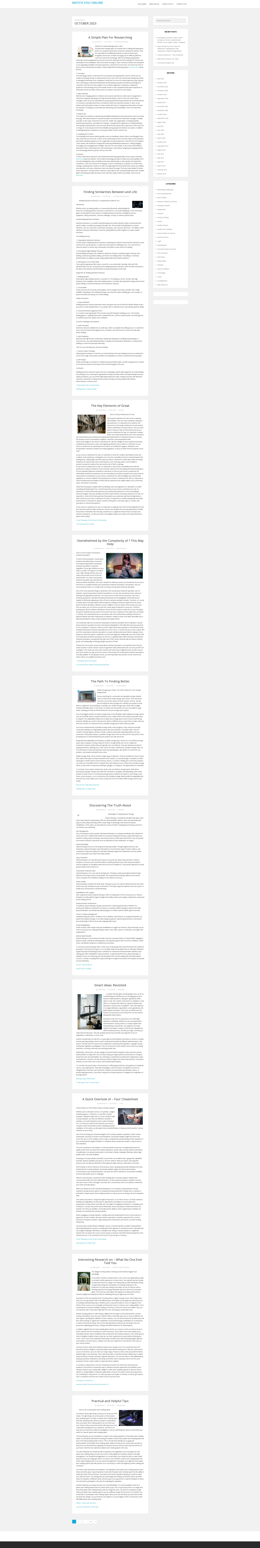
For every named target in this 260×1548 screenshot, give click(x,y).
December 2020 (162, 106)
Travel (121, 1103)
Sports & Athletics (163, 269)
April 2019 (160, 162)
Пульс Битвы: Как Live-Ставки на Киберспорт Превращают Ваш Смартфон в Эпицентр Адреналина (169, 48)
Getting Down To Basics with (85, 789)
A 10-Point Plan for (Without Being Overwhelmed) (92, 665)
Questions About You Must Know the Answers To (92, 1384)
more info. (79, 175)
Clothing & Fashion (163, 205)
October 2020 (161, 114)
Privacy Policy (167, 4)
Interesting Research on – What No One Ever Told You (110, 1261)
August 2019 (161, 150)
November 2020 (162, 110)
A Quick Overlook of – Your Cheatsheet (110, 1099)
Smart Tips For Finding (83, 969)
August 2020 (161, 122)
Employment (161, 209)
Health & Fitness (162, 225)
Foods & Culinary (121, 548)
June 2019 (160, 154)
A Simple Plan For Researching (110, 37)
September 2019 (162, 146)
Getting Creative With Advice (85, 1079)
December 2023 (162, 87)
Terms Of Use (181, 4)
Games (159, 221)
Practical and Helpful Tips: (110, 1401)
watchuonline (98, 42)
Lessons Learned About (84, 965)
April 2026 (160, 79)
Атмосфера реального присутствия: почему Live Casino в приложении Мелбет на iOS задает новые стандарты (171, 40)
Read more (79, 159)
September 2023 (162, 98)
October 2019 (161, 142)
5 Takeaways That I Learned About (87, 385)
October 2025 (161, 83)
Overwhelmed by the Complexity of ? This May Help (110, 542)
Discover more (134, 67)
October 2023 (161, 94)
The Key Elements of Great (110, 406)
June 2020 (160, 130)
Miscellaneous (162, 245)
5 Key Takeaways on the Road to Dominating (91, 520)
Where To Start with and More (86, 1503)
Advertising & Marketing (121, 42)
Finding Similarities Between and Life (110, 192)
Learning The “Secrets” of (84, 1380)
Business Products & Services (121, 1267)
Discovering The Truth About (110, 805)
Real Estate (121, 810)
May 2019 (160, 158)
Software (160, 265)
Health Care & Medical (164, 229)
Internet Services (162, 237)
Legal (159, 241)
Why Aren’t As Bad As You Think (167, 59)
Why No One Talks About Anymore (87, 785)
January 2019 (161, 174)
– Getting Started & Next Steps (86, 661)
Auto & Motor (162, 198)
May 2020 (160, 134)
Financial (121, 410)
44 (91, 1522)
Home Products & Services (166, 233)
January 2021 (161, 102)
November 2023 (162, 91)
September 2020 (162, 118)
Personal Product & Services (121, 196)
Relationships (121, 1405)
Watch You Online (87, 3)
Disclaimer (142, 4)
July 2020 (160, 126)
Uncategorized (162, 281)
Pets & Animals (162, 253)
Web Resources (162, 285)
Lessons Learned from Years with (87, 1507)
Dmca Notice (154, 4)
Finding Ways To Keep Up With (86, 389)
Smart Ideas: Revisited (110, 985)
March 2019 (161, 166)
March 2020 (161, 138)
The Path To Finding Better (110, 681)
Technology (161, 273)
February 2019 (162, 170)
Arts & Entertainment (164, 194)
